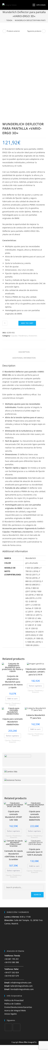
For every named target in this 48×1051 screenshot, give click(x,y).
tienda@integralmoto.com (22, 989)
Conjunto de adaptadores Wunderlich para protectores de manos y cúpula (12, 682)
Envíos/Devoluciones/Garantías (18, 1007)
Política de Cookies (12, 1003)
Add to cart (27, 323)
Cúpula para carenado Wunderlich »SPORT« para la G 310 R (35, 672)
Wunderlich (30, 558)
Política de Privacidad (13, 1000)
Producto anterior (13, 31)
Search (37, 894)
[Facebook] (8, 1027)
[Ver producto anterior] (4, 31)
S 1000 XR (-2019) (33, 642)
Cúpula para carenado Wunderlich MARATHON (34, 815)
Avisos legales (10, 1014)
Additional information (24, 358)
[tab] (24, 352)
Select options (35, 686)
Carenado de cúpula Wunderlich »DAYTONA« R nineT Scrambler (13, 855)
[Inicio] (3, 20)
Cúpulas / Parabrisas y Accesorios (24, 335)
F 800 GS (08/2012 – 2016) (34, 584)
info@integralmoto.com (20, 982)
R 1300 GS (38, 638)
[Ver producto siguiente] (44, 31)
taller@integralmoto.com (21, 986)
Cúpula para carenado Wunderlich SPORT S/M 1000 (13, 815)
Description (24, 352)
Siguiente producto (34, 31)
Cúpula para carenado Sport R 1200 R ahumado (34, 852)
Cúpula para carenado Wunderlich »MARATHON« (13, 722)
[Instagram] (16, 1027)
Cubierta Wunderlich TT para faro (35, 716)
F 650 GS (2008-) (32, 567)
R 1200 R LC (37, 621)
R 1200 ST (29, 625)
